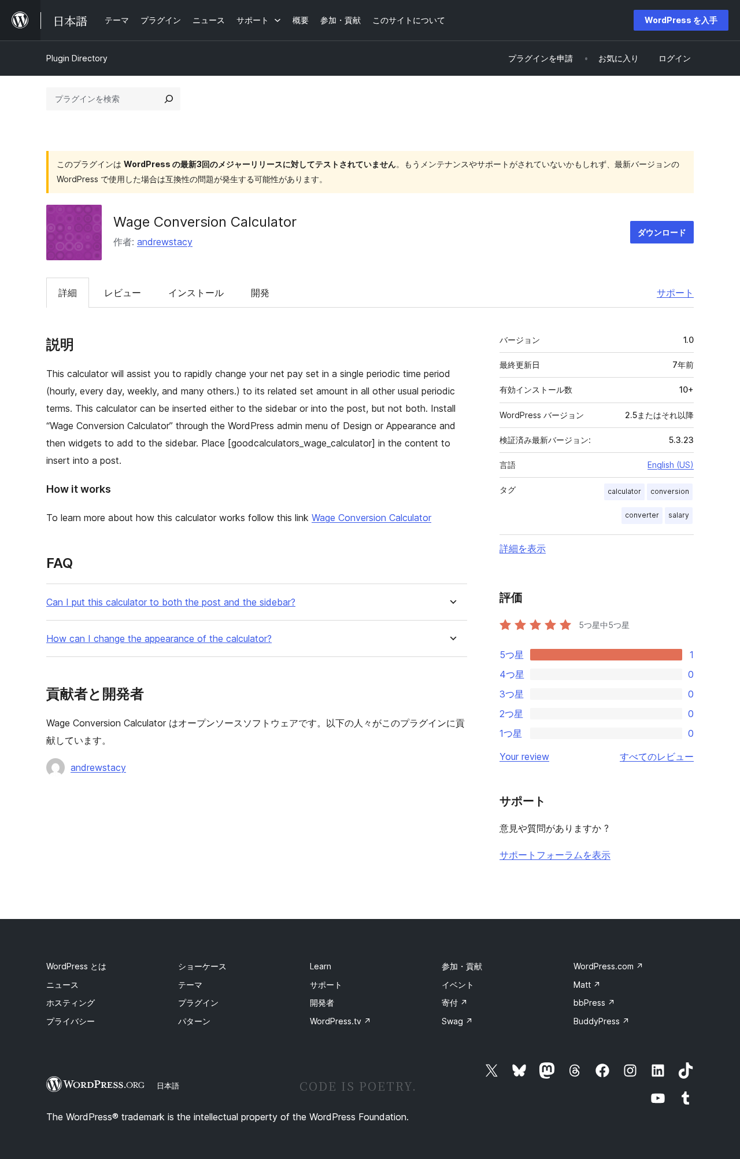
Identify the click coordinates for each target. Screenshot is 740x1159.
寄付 (455, 1002)
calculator (624, 491)
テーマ (190, 985)
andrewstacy (165, 242)
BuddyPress (602, 1021)
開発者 (322, 1002)
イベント (458, 985)
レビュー (122, 292)
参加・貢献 (462, 966)
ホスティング (70, 1002)
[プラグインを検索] (168, 98)
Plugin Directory (77, 58)
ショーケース (202, 966)
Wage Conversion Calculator (371, 517)
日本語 (168, 1085)
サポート (675, 292)
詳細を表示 (523, 548)
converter (642, 515)
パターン (194, 1021)
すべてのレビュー (657, 756)
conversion (669, 491)
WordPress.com (608, 966)
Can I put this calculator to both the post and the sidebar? (170, 602)
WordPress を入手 (681, 20)
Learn (320, 966)
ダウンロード (662, 232)
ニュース (62, 985)
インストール (196, 292)
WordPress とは (76, 966)
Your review (524, 756)
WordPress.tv (340, 1021)
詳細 (67, 292)
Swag (457, 1021)
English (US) (671, 465)
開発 (260, 292)
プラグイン (198, 1002)
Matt (587, 985)
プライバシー (70, 1021)
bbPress (594, 1002)
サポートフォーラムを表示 (555, 855)
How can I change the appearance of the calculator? (159, 638)
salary (678, 515)
